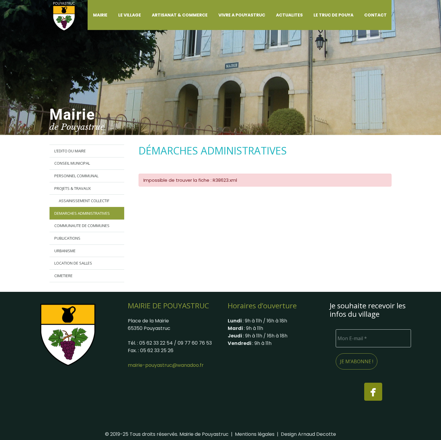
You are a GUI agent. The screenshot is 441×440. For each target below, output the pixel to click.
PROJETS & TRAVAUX (72, 188)
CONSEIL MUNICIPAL (72, 163)
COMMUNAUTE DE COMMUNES (82, 225)
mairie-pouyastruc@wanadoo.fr (166, 365)
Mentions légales (254, 434)
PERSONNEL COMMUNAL (76, 175)
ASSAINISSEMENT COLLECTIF (84, 200)
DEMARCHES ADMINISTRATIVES (82, 213)
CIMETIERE (63, 275)
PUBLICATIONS (67, 238)
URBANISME (65, 250)
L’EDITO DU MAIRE (70, 151)
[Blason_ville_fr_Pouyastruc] (68, 334)
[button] (111, 15)
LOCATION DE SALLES (73, 263)
